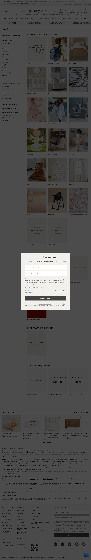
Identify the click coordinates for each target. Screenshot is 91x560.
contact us (37, 287)
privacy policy (44, 305)
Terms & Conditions (60, 291)
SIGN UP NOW (45, 298)
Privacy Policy (30, 292)
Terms (42, 287)
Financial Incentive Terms (45, 304)
